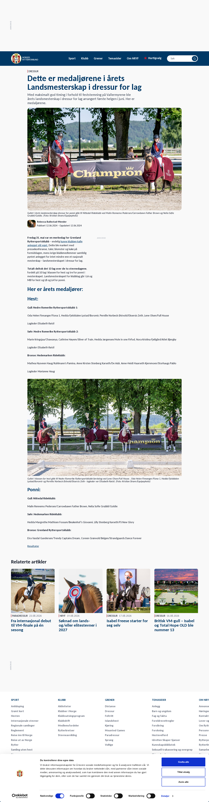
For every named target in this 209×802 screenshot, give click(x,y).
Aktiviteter (64, 706)
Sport (72, 58)
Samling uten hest (22, 749)
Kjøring (109, 725)
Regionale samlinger (23, 725)
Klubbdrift (64, 720)
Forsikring (158, 725)
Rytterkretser (66, 730)
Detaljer (165, 796)
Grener (98, 58)
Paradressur (112, 735)
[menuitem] (32, 700)
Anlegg (156, 706)
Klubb (84, 58)
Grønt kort (17, 711)
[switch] (90, 795)
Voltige (109, 744)
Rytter (15, 744)
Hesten (15, 716)
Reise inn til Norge (21, 735)
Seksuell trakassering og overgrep (172, 749)
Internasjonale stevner (25, 720)
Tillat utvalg (183, 772)
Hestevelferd (160, 735)
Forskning (158, 730)
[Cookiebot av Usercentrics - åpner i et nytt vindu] (19, 796)
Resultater (33, 546)
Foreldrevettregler (163, 720)
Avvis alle (183, 782)
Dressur (109, 711)
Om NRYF (133, 58)
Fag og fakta (159, 716)
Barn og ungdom (161, 711)
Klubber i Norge (67, 711)
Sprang (109, 740)
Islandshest (112, 720)
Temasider (114, 58)
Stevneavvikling (67, 735)
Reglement (17, 730)
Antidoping (17, 706)
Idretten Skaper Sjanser (166, 740)
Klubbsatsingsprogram (71, 716)
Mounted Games (115, 730)
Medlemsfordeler (68, 725)
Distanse (110, 706)
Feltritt (109, 716)
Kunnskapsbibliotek (163, 744)
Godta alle (183, 762)
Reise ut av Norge (21, 740)
